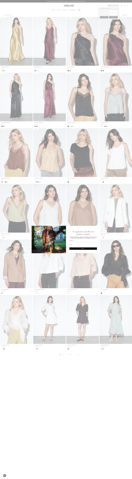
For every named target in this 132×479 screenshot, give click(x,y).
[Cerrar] (98, 228)
